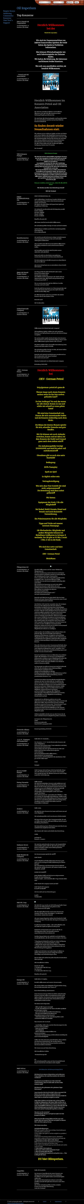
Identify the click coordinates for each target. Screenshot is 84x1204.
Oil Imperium (26, 8)
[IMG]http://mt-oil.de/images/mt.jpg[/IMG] (51, 1069)
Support (6, 23)
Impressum (58, 1201)
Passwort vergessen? (58, 4)
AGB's (44, 1201)
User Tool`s (8, 20)
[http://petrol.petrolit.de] (51, 81)
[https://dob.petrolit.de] (51, 315)
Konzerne (7, 18)
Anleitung (7, 13)
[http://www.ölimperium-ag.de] (50, 566)
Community (8, 16)
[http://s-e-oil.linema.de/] (35, 902)
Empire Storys (9, 11)
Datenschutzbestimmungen (15, 1203)
